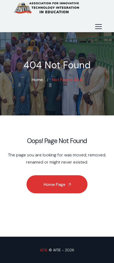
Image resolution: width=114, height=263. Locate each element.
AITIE (44, 250)
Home (37, 79)
